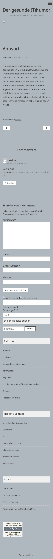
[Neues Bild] (28, 297)
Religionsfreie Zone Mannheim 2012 (19, 509)
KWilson (13, 160)
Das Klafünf (8, 488)
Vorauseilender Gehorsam (14, 364)
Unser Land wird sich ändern (15, 423)
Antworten (9, 183)
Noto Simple (30, 555)
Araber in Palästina (11, 456)
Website (7, 277)
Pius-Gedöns (8, 463)
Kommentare (9, 370)
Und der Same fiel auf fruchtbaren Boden (21, 384)
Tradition (7, 357)
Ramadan (7, 391)
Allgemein (7, 377)
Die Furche (7, 429)
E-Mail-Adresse (11, 265)
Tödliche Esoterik (10, 502)
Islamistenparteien (11, 450)
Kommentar (9, 219)
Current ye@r (10, 310)
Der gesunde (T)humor (26, 10)
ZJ (3, 436)
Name (7, 254)
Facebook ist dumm (11, 397)
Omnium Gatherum (11, 495)
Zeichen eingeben (13, 307)
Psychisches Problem (12, 443)
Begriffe (18, 120)
